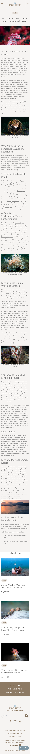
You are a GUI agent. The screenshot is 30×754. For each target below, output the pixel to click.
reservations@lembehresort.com (15, 730)
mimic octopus (19, 223)
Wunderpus (8, 207)
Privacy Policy (11, 692)
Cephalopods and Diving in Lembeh (13, 532)
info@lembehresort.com (15, 733)
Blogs (12, 685)
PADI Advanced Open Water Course (14, 438)
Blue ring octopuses (7, 237)
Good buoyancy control (19, 411)
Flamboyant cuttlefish (13, 201)
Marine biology (14, 421)
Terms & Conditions (15, 689)
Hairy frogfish (21, 191)
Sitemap (21, 692)
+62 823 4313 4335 (15, 736)
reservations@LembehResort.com (11, 499)
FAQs (18, 685)
